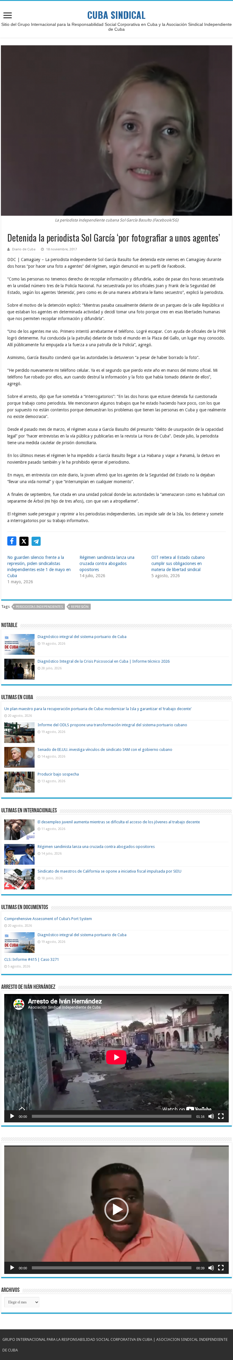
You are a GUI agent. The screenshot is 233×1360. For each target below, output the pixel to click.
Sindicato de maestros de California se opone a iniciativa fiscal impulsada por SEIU (109, 871)
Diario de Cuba (23, 249)
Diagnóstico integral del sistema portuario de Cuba (82, 636)
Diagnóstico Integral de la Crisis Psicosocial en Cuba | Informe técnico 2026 (104, 661)
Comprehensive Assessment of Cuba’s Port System (48, 918)
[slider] (111, 1267)
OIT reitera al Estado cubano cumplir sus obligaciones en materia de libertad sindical (178, 563)
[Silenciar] (211, 1116)
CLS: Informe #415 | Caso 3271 (31, 959)
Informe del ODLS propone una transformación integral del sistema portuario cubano (112, 725)
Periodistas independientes (39, 607)
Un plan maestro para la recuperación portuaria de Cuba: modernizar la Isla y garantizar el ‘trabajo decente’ (97, 708)
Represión (80, 607)
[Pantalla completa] (221, 1116)
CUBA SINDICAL (116, 15)
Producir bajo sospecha (58, 774)
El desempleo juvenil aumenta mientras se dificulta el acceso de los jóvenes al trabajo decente (119, 822)
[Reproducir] (12, 1116)
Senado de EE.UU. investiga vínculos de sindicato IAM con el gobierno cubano (105, 749)
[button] (116, 1210)
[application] (116, 1058)
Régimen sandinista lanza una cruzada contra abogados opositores (106, 563)
